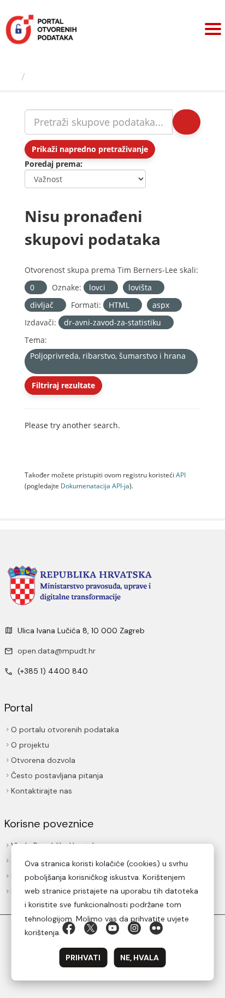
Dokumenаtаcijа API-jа (95, 485)
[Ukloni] (39, 288)
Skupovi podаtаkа (75, 76)
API (181, 474)
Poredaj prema (52, 164)
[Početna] (12, 76)
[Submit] (186, 122)
